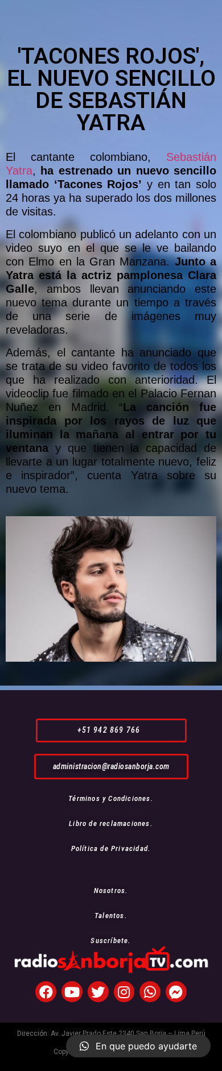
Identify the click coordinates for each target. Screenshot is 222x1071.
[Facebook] (45, 991)
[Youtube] (72, 991)
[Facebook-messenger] (176, 991)
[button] (111, 730)
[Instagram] (124, 991)
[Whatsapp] (150, 991)
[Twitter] (98, 991)
